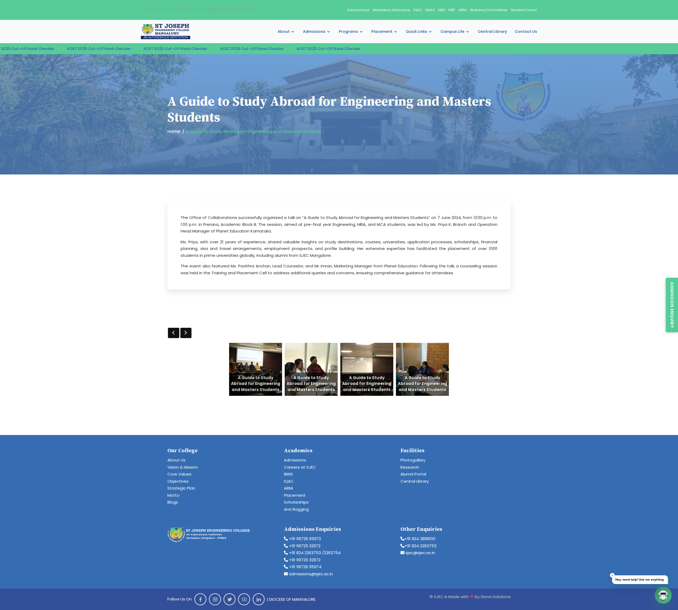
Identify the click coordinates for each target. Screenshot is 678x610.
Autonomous (358, 10)
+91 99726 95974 (305, 566)
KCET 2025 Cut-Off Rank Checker (59, 48)
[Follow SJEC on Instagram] (215, 599)
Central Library (492, 31)
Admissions (314, 31)
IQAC (417, 10)
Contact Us (526, 31)
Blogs (172, 502)
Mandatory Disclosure (391, 10)
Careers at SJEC (300, 467)
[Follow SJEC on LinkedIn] (259, 599)
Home (173, 131)
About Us (176, 460)
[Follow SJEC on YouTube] (244, 599)
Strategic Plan (181, 488)
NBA (441, 10)
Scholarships (296, 502)
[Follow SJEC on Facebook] (200, 599)
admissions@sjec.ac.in (310, 574)
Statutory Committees (489, 10)
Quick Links (416, 31)
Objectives (178, 481)
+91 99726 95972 (304, 538)
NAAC (430, 10)
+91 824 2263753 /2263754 (314, 552)
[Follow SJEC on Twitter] (229, 599)
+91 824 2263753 (420, 546)
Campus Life (452, 31)
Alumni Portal (413, 474)
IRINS (288, 474)
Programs (348, 31)
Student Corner (524, 10)
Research (409, 467)
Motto (173, 495)
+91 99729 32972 (304, 546)
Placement (381, 31)
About (284, 31)
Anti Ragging (296, 509)
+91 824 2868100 (419, 538)
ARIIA (462, 10)
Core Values (179, 474)
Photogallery (412, 460)
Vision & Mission (182, 467)
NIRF (451, 10)
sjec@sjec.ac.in (419, 552)
